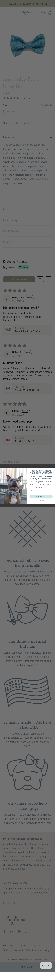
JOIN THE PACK (41, 496)
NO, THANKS (41, 500)
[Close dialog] (53, 469)
